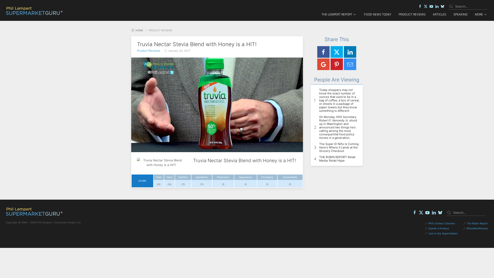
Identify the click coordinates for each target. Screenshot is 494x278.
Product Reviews (412, 14)
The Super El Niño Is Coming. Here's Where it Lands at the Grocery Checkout (339, 147)
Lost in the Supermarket (443, 233)
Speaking (460, 14)
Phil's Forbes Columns (441, 223)
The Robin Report (477, 223)
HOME (139, 30)
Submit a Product (438, 228)
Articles (439, 14)
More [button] (479, 14)
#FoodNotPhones (477, 228)
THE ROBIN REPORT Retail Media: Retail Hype (337, 158)
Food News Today (377, 14)
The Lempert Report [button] (336, 14)
